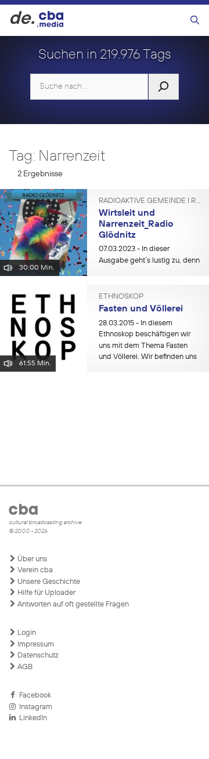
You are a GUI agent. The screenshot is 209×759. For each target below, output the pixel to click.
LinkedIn (31, 718)
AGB (24, 667)
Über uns (31, 559)
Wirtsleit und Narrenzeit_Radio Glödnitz (136, 224)
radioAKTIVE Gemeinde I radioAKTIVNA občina (149, 201)
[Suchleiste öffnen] (194, 21)
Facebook (33, 695)
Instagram (34, 707)
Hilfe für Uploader (45, 593)
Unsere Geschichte (48, 582)
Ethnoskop (121, 296)
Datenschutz (37, 655)
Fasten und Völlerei (141, 309)
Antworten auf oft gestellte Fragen (72, 604)
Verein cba (34, 570)
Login (26, 633)
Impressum (35, 644)
